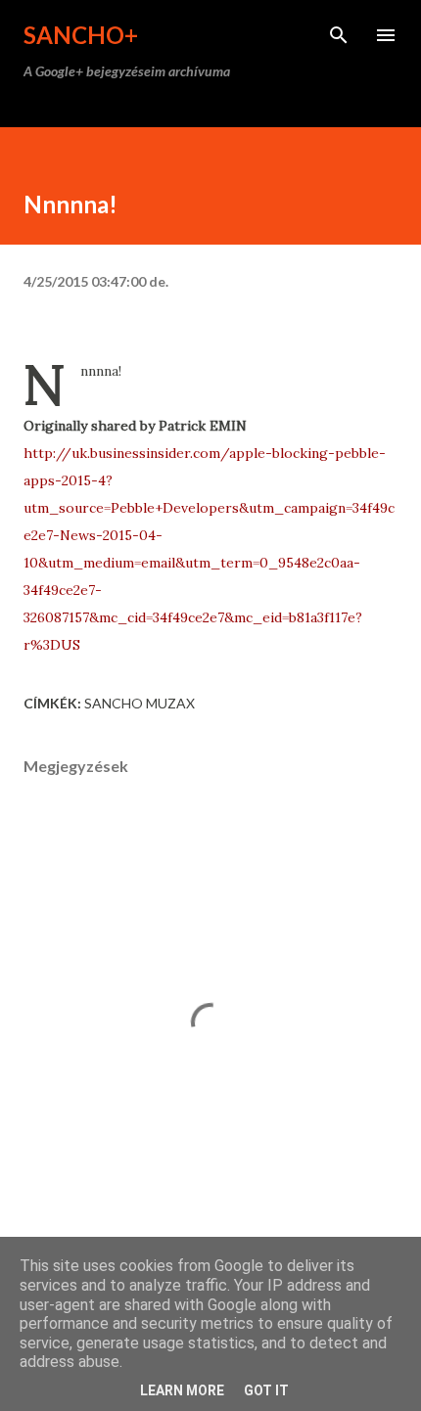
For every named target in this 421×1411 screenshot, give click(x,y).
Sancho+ (80, 35)
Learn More (182, 1390)
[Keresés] (339, 35)
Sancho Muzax (139, 703)
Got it (266, 1390)
